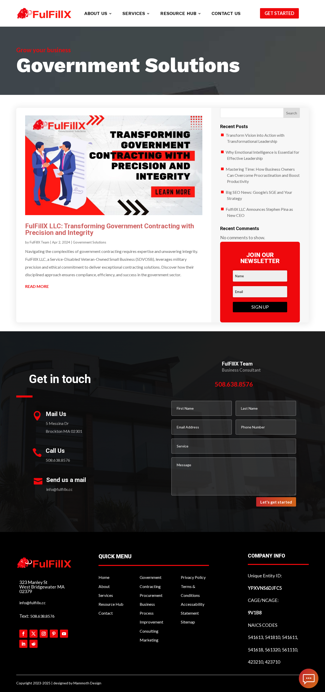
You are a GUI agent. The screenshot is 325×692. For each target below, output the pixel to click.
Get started (279, 13)
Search (291, 113)
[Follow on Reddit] (33, 644)
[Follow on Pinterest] (54, 634)
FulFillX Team (39, 242)
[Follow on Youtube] (64, 634)
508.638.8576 (42, 616)
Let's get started (276, 501)
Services (133, 14)
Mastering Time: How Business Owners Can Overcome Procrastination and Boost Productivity (263, 175)
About (104, 586)
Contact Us (226, 14)
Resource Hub (178, 14)
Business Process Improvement (151, 613)
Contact (106, 613)
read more (37, 286)
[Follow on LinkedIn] (23, 644)
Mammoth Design (87, 683)
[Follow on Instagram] (44, 634)
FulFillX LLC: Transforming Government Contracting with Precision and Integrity (109, 229)
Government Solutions (89, 242)
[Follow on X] (33, 634)
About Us (95, 14)
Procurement (151, 595)
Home (104, 577)
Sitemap (188, 621)
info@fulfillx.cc (32, 602)
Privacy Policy (193, 577)
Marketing (149, 639)
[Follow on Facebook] (23, 634)
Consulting (149, 631)
